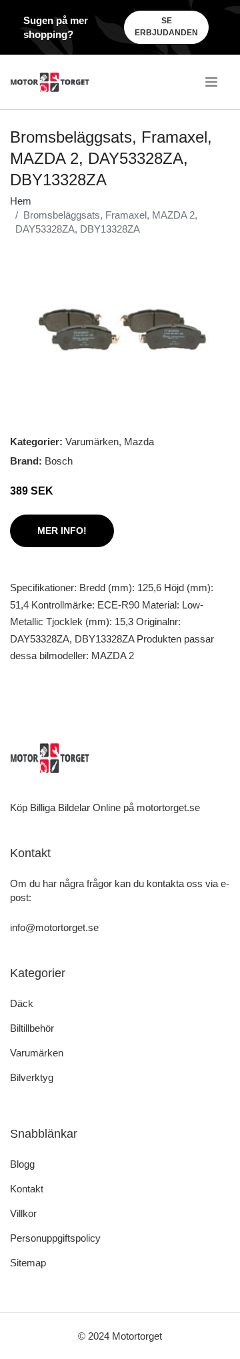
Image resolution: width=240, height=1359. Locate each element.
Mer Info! (62, 530)
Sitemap (28, 1262)
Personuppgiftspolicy (55, 1238)
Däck (21, 1003)
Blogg (22, 1164)
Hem (20, 201)
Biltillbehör (32, 1028)
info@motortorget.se (54, 927)
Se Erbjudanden (166, 26)
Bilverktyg (31, 1077)
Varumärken (92, 441)
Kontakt (26, 1188)
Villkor (23, 1213)
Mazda (139, 441)
